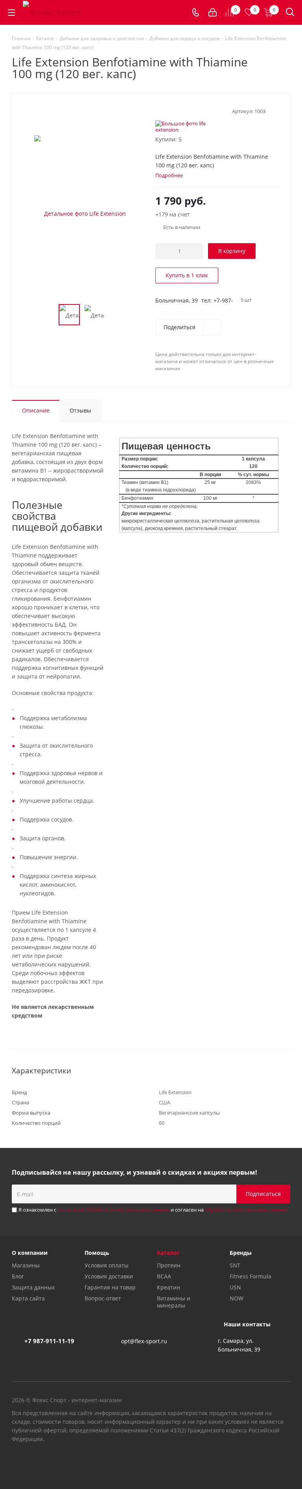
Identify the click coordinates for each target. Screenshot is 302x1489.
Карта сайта (28, 1298)
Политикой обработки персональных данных (113, 1209)
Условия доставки (109, 1276)
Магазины (26, 1265)
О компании (30, 1252)
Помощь (97, 1252)
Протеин (168, 1265)
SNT (235, 1265)
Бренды (241, 1252)
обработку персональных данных (246, 1209)
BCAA (164, 1276)
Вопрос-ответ (103, 1298)
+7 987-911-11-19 (49, 1341)
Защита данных (33, 1287)
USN (235, 1287)
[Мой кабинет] (212, 12)
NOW (236, 1298)
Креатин (168, 1287)
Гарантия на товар (110, 1287)
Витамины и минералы (173, 1302)
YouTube (265, 1461)
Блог (18, 1276)
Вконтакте (245, 1461)
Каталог (168, 1252)
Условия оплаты (107, 1265)
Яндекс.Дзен (284, 1461)
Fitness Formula (250, 1276)
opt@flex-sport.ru (144, 1341)
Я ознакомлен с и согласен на (153, 1209)
